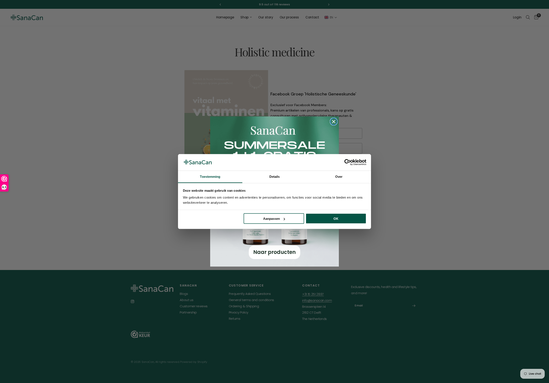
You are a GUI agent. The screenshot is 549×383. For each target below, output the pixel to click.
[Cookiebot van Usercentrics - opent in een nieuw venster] (347, 162)
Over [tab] (338, 176)
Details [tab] (274, 176)
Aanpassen (271, 218)
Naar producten (274, 252)
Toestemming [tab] (210, 176)
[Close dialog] (333, 121)
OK (335, 218)
